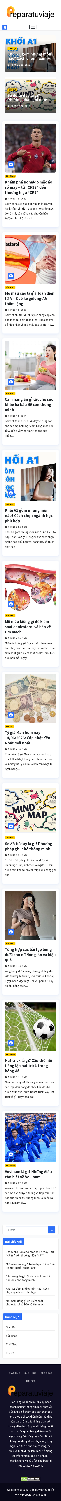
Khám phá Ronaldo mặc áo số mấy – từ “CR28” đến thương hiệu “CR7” (28, 187)
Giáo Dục (12, 48)
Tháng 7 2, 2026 (17, 415)
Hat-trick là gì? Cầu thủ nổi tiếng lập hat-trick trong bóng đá (28, 1065)
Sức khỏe (10, 287)
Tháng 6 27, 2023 (17, 1183)
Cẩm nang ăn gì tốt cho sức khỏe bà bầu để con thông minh (29, 404)
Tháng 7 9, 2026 (17, 198)
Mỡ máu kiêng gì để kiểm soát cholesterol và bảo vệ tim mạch (28, 626)
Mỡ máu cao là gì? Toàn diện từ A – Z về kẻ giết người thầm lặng (29, 298)
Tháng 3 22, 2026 (20, 105)
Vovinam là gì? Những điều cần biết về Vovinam (28, 1174)
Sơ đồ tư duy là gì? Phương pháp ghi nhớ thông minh (26, 99)
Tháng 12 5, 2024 (17, 966)
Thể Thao (10, 176)
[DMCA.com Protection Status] (30, 1479)
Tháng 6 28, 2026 (20, 64)
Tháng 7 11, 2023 (17, 1077)
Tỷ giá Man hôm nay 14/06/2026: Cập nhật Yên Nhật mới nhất (27, 737)
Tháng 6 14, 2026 (17, 749)
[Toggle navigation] (33, 27)
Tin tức (9, 726)
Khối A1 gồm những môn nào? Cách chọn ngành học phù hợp (29, 58)
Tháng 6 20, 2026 (17, 638)
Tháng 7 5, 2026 (17, 309)
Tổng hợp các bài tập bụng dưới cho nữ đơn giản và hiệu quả (30, 954)
